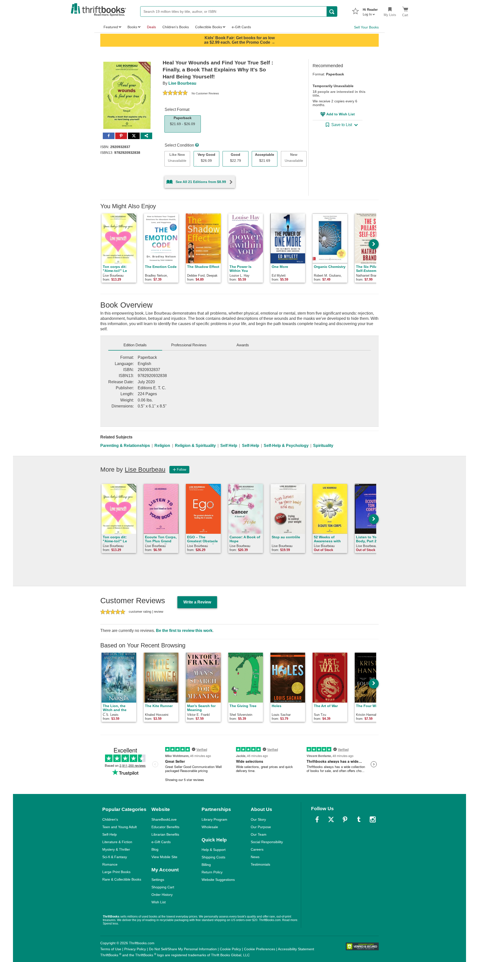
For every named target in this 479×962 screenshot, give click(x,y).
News (255, 857)
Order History (162, 895)
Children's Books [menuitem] (175, 27)
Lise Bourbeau (182, 83)
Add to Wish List (340, 114)
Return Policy (212, 872)
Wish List (158, 902)
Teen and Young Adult (119, 827)
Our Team (258, 834)
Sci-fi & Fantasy (114, 857)
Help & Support (214, 850)
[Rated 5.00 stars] (175, 93)
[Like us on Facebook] (317, 819)
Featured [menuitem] (111, 27)
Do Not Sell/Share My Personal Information (183, 949)
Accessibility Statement (296, 949)
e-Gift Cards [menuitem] (241, 27)
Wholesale (210, 827)
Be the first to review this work (184, 630)
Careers (257, 849)
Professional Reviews (189, 345)
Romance (110, 864)
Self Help (228, 445)
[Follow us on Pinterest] (345, 819)
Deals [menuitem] (151, 27)
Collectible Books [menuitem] (208, 27)
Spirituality (323, 445)
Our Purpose (261, 827)
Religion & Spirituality (195, 445)
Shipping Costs (213, 857)
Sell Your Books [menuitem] (366, 27)
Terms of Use (110, 949)
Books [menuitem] (132, 27)
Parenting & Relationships (125, 445)
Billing (206, 865)
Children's (110, 819)
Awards (243, 345)
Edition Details (135, 345)
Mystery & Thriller (116, 849)
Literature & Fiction (117, 842)
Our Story (258, 819)
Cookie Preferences (259, 949)
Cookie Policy (230, 949)
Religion (162, 445)
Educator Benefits (165, 827)
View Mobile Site (164, 857)
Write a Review (197, 602)
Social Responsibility (267, 842)
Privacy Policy (135, 949)
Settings (157, 880)
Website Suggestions (218, 880)
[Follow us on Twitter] (331, 819)
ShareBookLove (164, 819)
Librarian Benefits (165, 834)
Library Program (214, 819)
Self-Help (250, 445)
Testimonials (260, 864)
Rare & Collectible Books (121, 879)
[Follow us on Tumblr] (359, 819)
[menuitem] (370, 10)
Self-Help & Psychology (286, 445)
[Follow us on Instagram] (373, 819)
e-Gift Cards (161, 842)
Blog (154, 849)
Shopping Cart (162, 887)
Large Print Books (116, 872)
